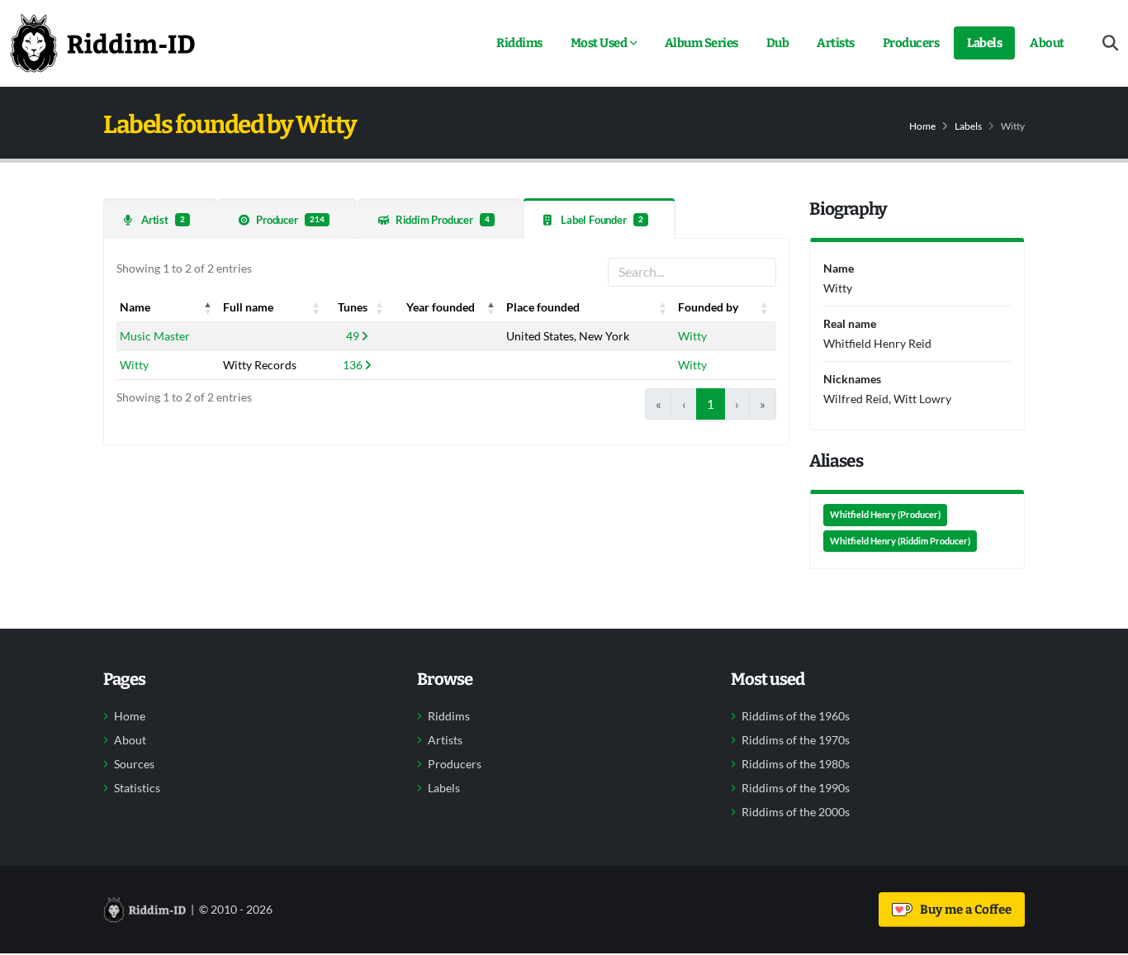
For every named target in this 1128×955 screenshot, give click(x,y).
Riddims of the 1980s (796, 764)
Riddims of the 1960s (796, 716)
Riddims (519, 43)
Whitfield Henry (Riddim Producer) (900, 541)
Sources (134, 764)
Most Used (599, 43)
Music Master (155, 336)
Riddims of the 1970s (796, 740)
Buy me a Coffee (963, 909)
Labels (984, 43)
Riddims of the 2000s (796, 812)
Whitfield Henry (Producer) (885, 515)
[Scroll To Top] (1099, 936)
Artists (836, 43)
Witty (692, 336)
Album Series (701, 43)
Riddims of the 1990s (796, 788)
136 (353, 365)
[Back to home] (102, 43)
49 (352, 336)
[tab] (160, 218)
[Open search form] (1110, 43)
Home (922, 126)
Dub (777, 43)
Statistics (137, 788)
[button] (208, 307)
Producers (911, 43)
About (1047, 43)
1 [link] (710, 404)
